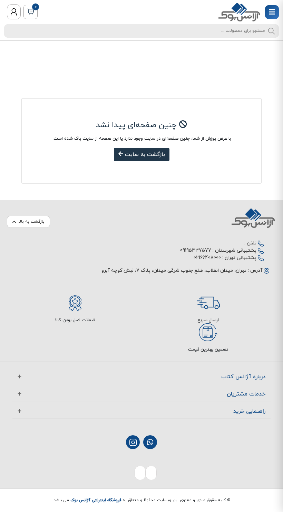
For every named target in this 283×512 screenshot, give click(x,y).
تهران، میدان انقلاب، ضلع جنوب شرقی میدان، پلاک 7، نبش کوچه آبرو (173, 270)
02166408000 (207, 257)
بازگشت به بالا (32, 221)
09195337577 (195, 250)
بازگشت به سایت (144, 154)
